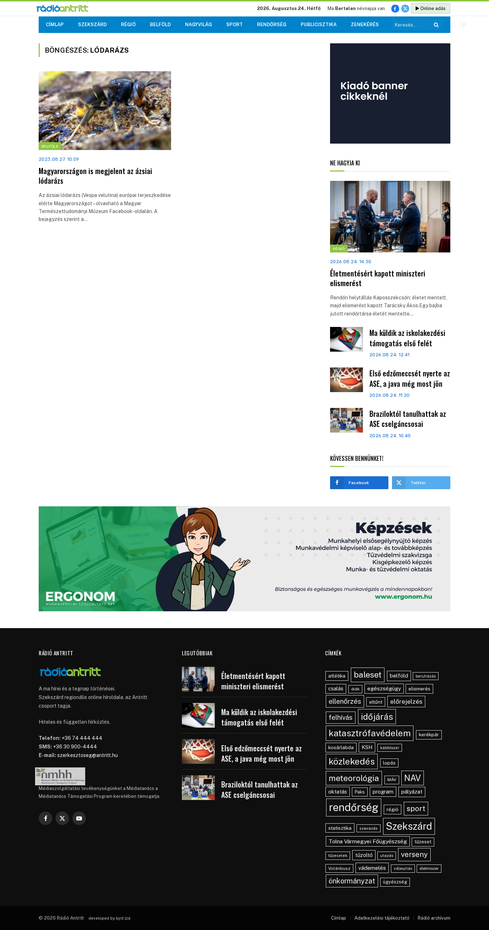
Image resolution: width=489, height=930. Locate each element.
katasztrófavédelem (370, 733)
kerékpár (429, 734)
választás (403, 868)
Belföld (160, 24)
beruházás (426, 676)
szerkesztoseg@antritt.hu (87, 755)
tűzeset (423, 841)
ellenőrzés (345, 701)
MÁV (391, 779)
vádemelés (372, 867)
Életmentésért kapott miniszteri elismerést (377, 278)
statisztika (340, 828)
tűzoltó (364, 855)
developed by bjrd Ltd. (109, 918)
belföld (399, 676)
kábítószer (389, 748)
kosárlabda (341, 747)
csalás (335, 689)
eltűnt (375, 702)
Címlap (55, 24)
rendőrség (353, 807)
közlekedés (352, 761)
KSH (367, 747)
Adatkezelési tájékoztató (382, 918)
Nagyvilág (198, 24)
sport (416, 808)
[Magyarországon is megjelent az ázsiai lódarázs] (105, 110)
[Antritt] (65, 9)
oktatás (337, 792)
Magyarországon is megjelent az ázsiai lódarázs (95, 175)
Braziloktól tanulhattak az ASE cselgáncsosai (407, 419)
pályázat (411, 792)
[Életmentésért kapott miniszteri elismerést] (390, 216)
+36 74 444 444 (82, 738)
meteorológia (354, 778)
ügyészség (395, 882)
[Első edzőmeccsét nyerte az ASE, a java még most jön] (346, 379)
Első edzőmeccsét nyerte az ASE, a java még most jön (409, 378)
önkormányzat (352, 881)
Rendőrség (271, 24)
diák (355, 689)
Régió (128, 24)
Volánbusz (339, 868)
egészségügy (384, 688)
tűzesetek (337, 855)
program (383, 792)
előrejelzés (406, 701)
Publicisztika (319, 24)
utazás (386, 855)
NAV (412, 778)
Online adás (432, 8)
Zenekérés (365, 24)
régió (392, 809)
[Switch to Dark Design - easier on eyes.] (454, 25)
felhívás (341, 717)
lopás (389, 763)
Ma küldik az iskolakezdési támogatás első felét (407, 338)
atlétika (336, 676)
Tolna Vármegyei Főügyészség (368, 841)
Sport (234, 24)
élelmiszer (429, 868)
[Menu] (464, 25)
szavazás (368, 828)
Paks (360, 792)
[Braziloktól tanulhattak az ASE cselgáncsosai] (346, 420)
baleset (368, 674)
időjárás (377, 717)
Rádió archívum (434, 918)
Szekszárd (92, 24)
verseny (414, 854)
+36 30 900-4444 (75, 747)
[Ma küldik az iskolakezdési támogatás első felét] (346, 339)
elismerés (419, 689)
